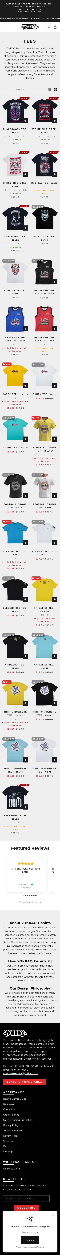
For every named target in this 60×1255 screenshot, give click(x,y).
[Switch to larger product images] (49, 89)
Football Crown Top (44, 449)
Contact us (9, 1109)
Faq (5, 1146)
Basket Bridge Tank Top (45, 292)
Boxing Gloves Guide (14, 1098)
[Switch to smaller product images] (55, 89)
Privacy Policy (11, 1125)
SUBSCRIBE (26, 1207)
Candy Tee (15, 394)
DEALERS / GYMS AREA (24, 1081)
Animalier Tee (44, 609)
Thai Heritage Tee (15, 817)
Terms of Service (12, 1130)
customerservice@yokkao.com (20, 1073)
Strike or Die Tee (44, 130)
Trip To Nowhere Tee (15, 713)
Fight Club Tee (44, 238)
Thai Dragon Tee (15, 130)
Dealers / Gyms (11, 1168)
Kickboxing (9, 1104)
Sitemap (8, 1151)
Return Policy (10, 1135)
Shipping (8, 1141)
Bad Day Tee (44, 183)
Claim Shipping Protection (17, 1120)
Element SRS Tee (15, 553)
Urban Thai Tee (15, 238)
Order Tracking (11, 1114)
